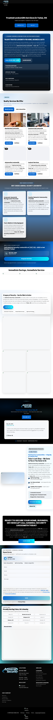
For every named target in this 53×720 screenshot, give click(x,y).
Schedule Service (34, 502)
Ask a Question (20, 109)
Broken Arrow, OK (26, 614)
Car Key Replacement (41, 684)
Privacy (27, 713)
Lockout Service (39, 679)
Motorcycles (38, 686)
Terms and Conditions (10, 594)
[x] (11, 678)
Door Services (39, 675)
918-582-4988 (22, 671)
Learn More (27, 60)
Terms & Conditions (6, 700)
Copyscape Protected (40, 713)
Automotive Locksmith (42, 683)
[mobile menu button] (49, 3)
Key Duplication (39, 677)
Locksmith (39, 671)
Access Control (39, 672)
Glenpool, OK (26, 617)
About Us (32, 506)
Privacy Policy (46, 592)
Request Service (26, 259)
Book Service (9, 109)
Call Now (16, 143)
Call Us (32, 25)
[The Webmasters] (26, 710)
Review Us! (26, 417)
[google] (7, 676)
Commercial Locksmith (41, 674)
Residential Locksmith (41, 680)
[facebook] (4, 676)
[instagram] (14, 676)
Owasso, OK (10, 620)
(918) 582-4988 (34, 247)
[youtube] (8, 678)
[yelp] (11, 676)
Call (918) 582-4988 (12, 60)
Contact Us (20, 25)
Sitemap (4, 702)
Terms (32, 713)
